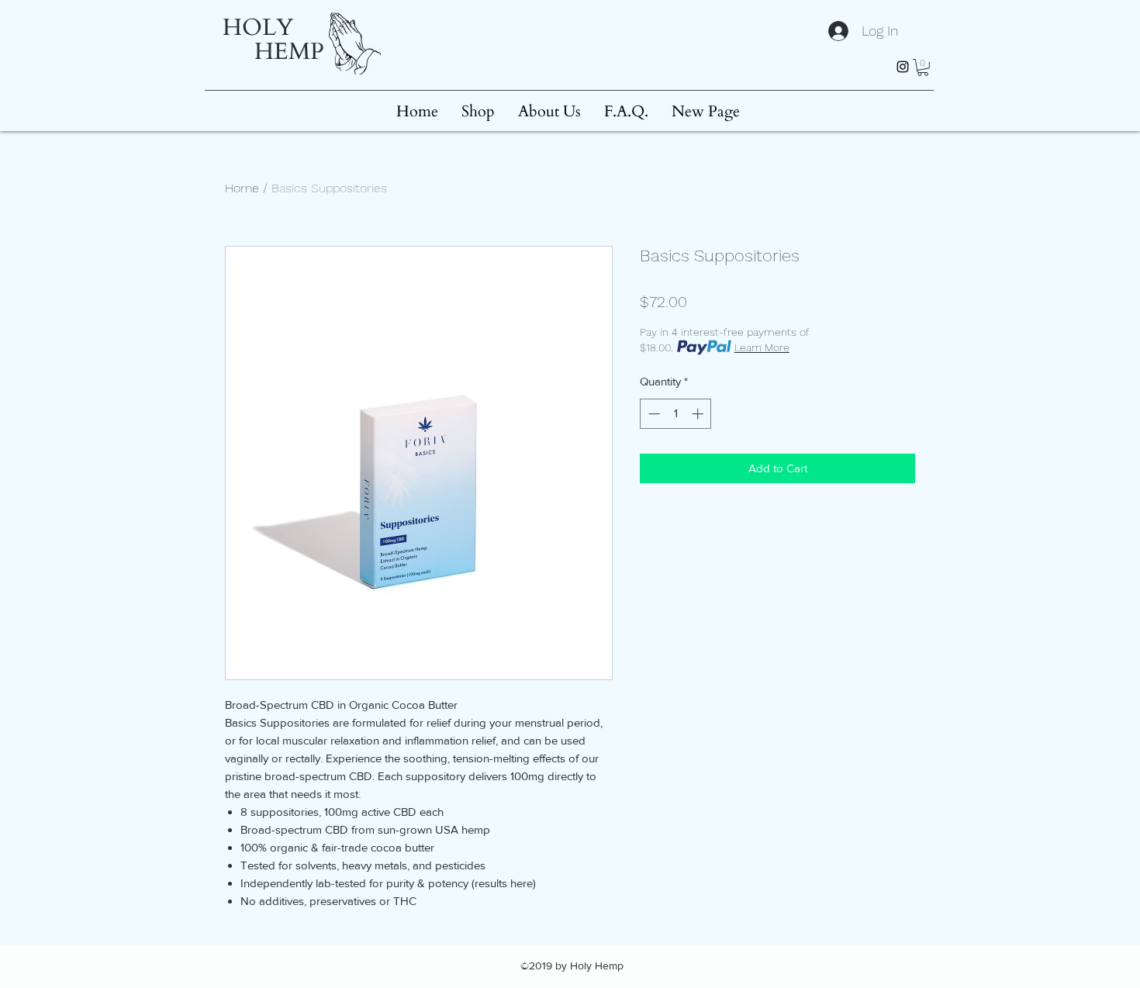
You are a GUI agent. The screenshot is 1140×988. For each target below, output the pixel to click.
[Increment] (699, 413)
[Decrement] (652, 413)
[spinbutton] (676, 413)
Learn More (761, 347)
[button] (923, 67)
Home (242, 188)
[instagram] (902, 66)
